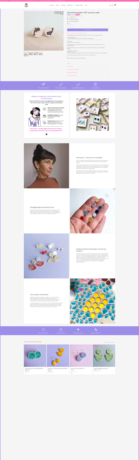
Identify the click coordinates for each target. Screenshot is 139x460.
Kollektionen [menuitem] (70, 5)
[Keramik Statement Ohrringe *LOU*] (104, 355)
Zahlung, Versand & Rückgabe (73, 69)
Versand (71, 15)
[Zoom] (62, 12)
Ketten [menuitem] (57, 5)
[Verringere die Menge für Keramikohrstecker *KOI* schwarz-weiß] (68, 26)
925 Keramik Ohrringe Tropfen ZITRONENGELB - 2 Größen (58, 369)
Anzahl (68, 23)
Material (68, 63)
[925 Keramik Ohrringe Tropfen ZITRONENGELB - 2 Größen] (58, 355)
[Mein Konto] (112, 5)
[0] (114, 5)
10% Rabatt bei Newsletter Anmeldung (34, 0)
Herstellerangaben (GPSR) (72, 72)
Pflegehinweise (70, 66)
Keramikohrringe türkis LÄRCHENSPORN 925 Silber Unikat (34, 369)
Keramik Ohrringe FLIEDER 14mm (77, 368)
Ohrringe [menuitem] (51, 5)
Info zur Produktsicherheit (72, 75)
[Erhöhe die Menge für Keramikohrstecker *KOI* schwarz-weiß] (71, 26)
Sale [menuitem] (86, 5)
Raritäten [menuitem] (63, 5)
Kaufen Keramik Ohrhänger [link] (109, 342)
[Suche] (110, 5)
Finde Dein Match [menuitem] (79, 5)
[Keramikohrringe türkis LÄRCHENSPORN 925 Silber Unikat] (35, 355)
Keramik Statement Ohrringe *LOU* (101, 368)
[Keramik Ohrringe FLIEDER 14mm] (81, 355)
